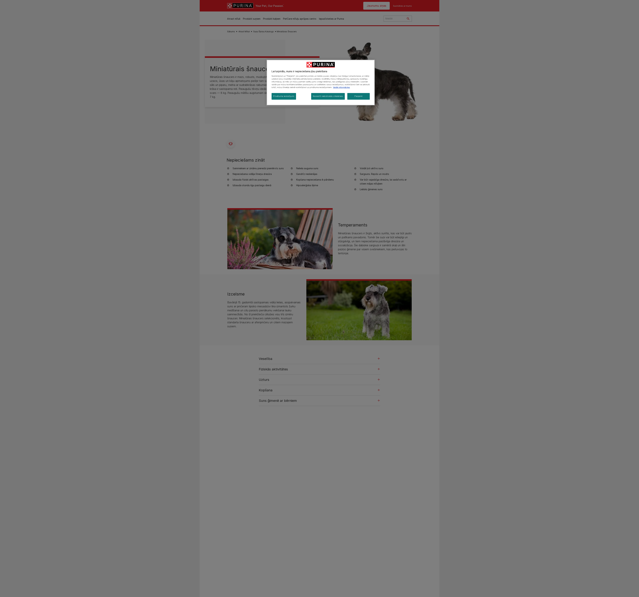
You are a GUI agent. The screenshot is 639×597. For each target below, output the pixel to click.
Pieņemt (358, 96)
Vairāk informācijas (341, 87)
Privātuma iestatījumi (283, 96)
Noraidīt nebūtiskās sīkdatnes (328, 96)
